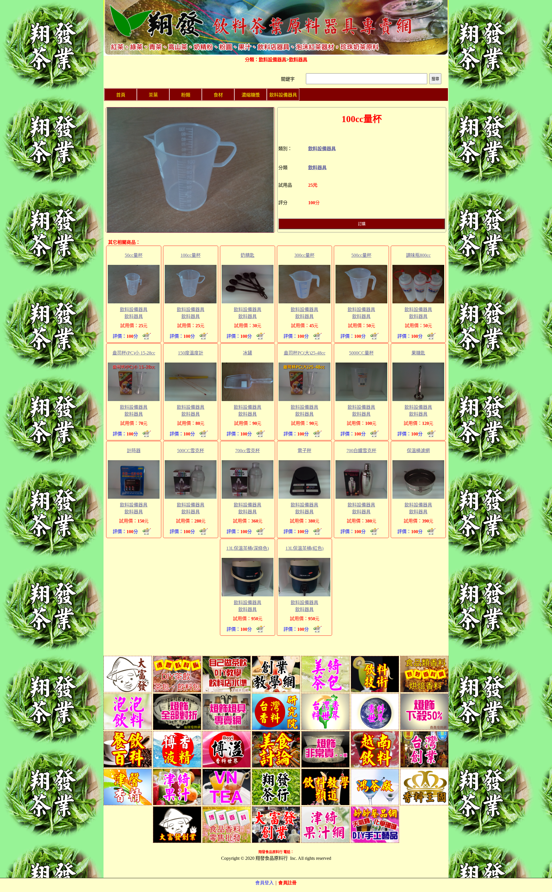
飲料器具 (298, 59)
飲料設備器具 (272, 59)
